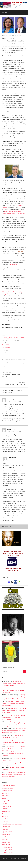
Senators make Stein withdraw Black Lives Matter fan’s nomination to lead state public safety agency (13, 749)
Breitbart (4, 798)
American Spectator (7, 788)
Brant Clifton (21, 40)
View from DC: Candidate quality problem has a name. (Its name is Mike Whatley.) (13, 683)
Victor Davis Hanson (7, 852)
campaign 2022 (8, 359)
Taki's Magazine (6, 844)
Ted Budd (4, 361)
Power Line (5, 839)
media (3, 365)
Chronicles (5, 803)
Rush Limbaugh (6, 842)
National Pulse (6, 834)
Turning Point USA (7, 850)
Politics (23, 359)
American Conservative (8, 785)
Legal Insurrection (7, 831)
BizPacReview (5, 793)
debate (21, 363)
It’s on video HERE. (14, 264)
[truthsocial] (9, 581)
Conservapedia (6, 811)
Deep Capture (5, 819)
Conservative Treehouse (8, 814)
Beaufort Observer (7, 790)
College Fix (5, 808)
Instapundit (5, 829)
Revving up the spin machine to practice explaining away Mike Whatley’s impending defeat (13, 697)
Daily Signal (5, 816)
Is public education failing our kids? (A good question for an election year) (13, 742)
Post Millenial (5, 837)
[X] (12, 581)
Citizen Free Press (6, 806)
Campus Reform (6, 801)
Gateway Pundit (6, 826)
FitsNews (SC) (5, 821)
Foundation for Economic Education (12, 824)
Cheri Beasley (15, 363)
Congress (14, 359)
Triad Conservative (7, 847)
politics (15, 365)
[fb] (15, 582)
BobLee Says (5, 795)
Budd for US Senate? (19, 337)
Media (19, 359)
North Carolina (9, 365)
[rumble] (19, 581)
